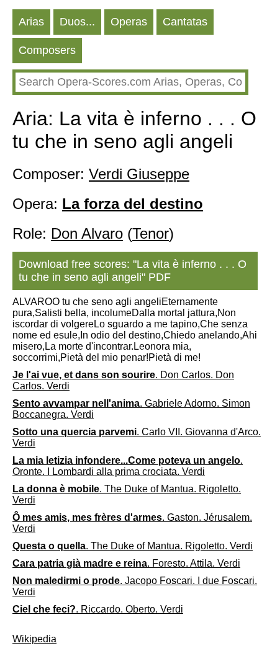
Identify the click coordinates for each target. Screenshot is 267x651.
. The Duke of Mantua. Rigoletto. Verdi (126, 494)
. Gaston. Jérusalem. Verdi (132, 523)
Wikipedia (34, 639)
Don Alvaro (87, 233)
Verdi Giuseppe (139, 174)
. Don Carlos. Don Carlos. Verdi (123, 380)
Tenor (150, 233)
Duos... (77, 22)
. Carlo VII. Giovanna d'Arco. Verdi (136, 437)
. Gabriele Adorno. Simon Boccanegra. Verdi (131, 409)
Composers (47, 50)
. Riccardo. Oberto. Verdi (97, 609)
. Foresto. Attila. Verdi (126, 563)
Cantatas (185, 22)
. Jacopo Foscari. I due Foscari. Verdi (134, 586)
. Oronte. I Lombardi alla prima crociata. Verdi (127, 466)
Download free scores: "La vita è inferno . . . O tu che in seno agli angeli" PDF (133, 270)
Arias (31, 22)
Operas (129, 22)
